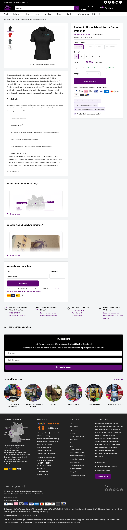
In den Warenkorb (90, 81)
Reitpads (106, 438)
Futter (37, 14)
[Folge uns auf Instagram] (109, 2)
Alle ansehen (118, 379)
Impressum (73, 430)
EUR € (18, 486)
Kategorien (73, 472)
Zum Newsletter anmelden (63, 367)
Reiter (27, 14)
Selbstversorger (101, 441)
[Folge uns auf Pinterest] (113, 2)
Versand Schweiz (75, 449)
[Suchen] (76, 8)
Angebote (48, 14)
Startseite (7, 19)
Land (9, 272)
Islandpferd (107, 447)
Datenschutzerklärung (77, 456)
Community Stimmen (77, 436)
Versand (72, 443)
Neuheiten (99, 447)
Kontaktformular (42, 472)
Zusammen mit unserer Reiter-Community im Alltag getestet (113, 315)
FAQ (93, 14)
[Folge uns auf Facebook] (105, 2)
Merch (59, 14)
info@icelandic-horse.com (45, 460)
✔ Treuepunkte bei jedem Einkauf (48, 433)
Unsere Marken (115, 444)
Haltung (16, 14)
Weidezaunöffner (112, 453)
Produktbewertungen (77, 475)
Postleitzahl (54, 272)
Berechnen (23, 283)
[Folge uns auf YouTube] (116, 2)
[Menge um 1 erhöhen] (98, 74)
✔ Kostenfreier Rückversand (46, 453)
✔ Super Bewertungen (44, 436)
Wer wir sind (74, 427)
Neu (100, 14)
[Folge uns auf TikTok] (120, 2)
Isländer (98, 444)
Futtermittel (105, 444)
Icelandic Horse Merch (82, 34)
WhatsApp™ (41, 469)
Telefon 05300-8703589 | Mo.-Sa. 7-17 (16, 2)
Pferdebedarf (100, 450)
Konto (83, 9)
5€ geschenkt (103, 476)
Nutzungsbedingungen (66, 522)
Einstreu (116, 441)
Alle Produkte (16, 19)
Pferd (6, 14)
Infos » (11, 464)
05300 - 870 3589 (14, 313)
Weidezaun (115, 447)
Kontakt (72, 433)
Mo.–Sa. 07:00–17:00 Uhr (17, 315)
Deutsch (7, 486)
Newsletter (73, 439)
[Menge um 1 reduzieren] (88, 74)
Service (69, 14)
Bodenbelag (113, 438)
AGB (71, 446)
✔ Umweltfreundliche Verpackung (48, 439)
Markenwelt (99, 456)
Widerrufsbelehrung (77, 459)
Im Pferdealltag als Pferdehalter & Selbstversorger (78, 312)
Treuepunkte (101, 466)
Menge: (76, 74)
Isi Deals (110, 441)
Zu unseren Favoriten (77, 465)
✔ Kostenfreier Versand (44, 450)
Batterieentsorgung (77, 452)
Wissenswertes (83, 14)
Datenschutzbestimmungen (49, 522)
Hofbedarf (98, 438)
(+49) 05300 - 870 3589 (44, 463)
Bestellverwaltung (76, 469)
